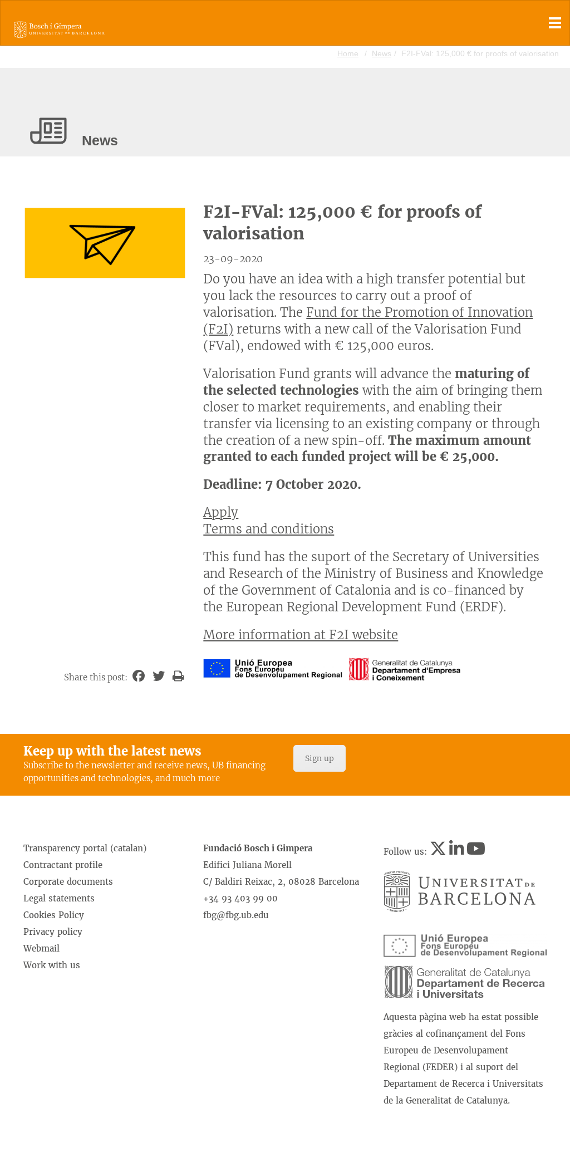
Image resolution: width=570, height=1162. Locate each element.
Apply (220, 512)
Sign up (319, 758)
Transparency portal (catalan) (84, 848)
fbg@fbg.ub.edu (236, 915)
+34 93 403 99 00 (240, 898)
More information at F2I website (300, 635)
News (381, 53)
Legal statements (59, 898)
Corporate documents (68, 881)
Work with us (51, 965)
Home (347, 53)
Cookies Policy (53, 915)
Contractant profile (62, 865)
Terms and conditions (268, 529)
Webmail (41, 948)
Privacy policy (52, 931)
